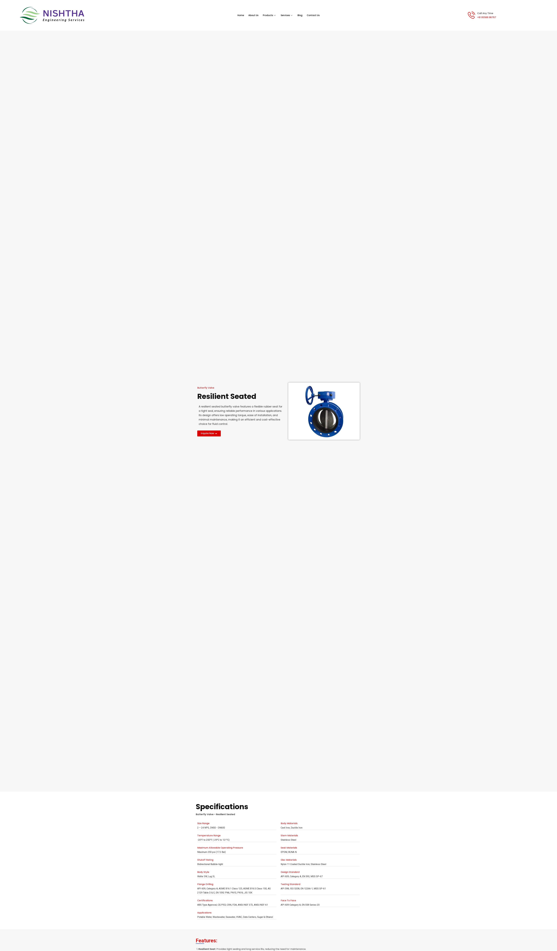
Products (268, 15)
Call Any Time (485, 13)
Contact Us (313, 15)
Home (240, 15)
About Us (253, 15)
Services (285, 15)
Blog (300, 15)
